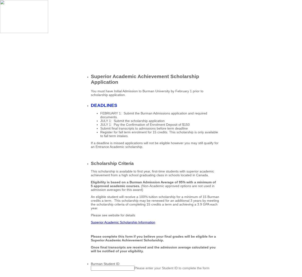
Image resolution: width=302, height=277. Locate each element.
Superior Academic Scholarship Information (123, 222)
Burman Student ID (105, 264)
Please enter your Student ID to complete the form (172, 268)
